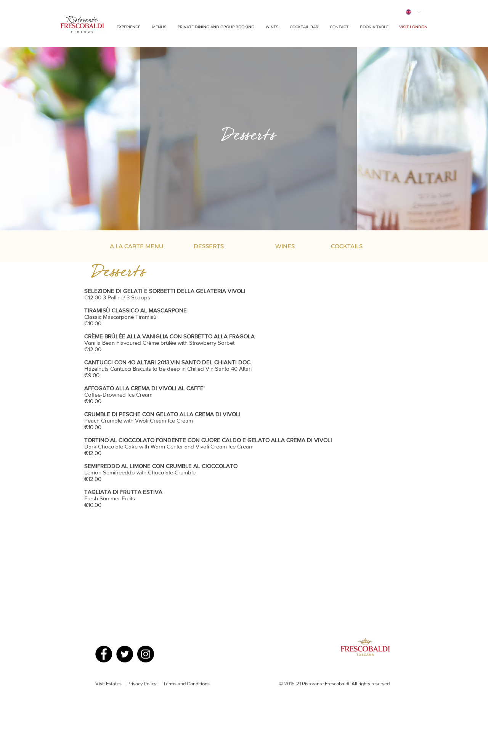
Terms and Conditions (186, 683)
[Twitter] (124, 654)
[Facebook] (103, 654)
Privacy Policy (142, 683)
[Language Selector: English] (413, 11)
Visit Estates (108, 683)
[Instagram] (145, 654)
